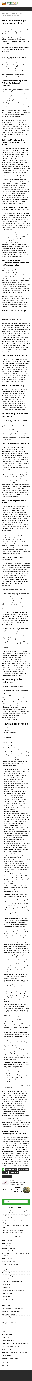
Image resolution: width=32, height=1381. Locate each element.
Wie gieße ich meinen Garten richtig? (13, 1270)
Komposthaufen (6, 1284)
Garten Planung (6, 1243)
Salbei (5, 1172)
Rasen (3, 1331)
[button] (30, 8)
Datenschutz (5, 1365)
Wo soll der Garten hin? (9, 1248)
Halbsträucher (23, 1169)
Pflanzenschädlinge (7, 1276)
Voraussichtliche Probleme (10, 1251)
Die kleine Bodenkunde (9, 1261)
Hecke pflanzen (6, 1305)
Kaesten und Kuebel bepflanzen (11, 1311)
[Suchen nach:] (16, 1201)
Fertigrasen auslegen (8, 1334)
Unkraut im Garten (7, 1273)
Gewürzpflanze (11, 1169)
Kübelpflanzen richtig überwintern (12, 1323)
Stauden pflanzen (7, 1296)
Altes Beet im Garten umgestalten (12, 1282)
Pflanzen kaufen (6, 1287)
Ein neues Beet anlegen (9, 1279)
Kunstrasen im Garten (8, 1340)
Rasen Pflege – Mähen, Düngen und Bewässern (16, 1343)
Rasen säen (5, 1337)
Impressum (5, 1362)
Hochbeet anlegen (7, 1317)
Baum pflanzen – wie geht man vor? (12, 1308)
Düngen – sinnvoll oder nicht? (10, 1264)
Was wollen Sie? (6, 1246)
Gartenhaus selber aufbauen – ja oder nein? (15, 1352)
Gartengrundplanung (8, 1240)
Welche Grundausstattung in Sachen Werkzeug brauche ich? (16, 1254)
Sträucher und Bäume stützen (11, 1329)
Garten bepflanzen (7, 1293)
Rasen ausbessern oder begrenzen (12, 1346)
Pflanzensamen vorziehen (9, 1320)
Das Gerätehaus (6, 1355)
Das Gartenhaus (6, 1349)
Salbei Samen (14, 1172)
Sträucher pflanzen (7, 1299)
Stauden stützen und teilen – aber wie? (13, 1326)
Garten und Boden (7, 1258)
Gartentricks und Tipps (8, 1314)
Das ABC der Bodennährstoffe (11, 1267)
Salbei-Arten (7, 1176)
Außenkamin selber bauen (10, 1358)
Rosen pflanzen (6, 1302)
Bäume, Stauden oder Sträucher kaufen (13, 1290)
